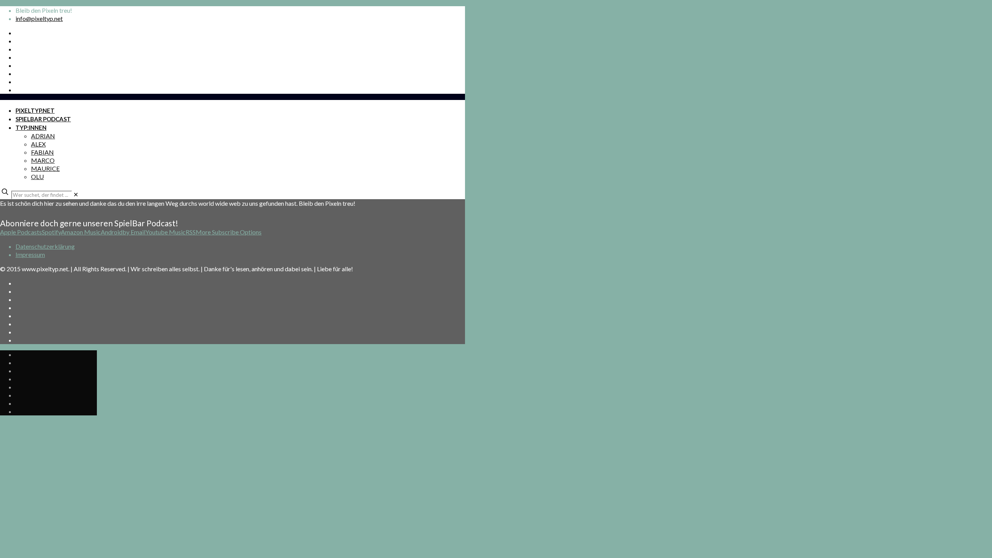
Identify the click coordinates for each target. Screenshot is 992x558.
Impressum (30, 254)
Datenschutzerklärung (45, 246)
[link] (75, 194)
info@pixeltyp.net (39, 18)
